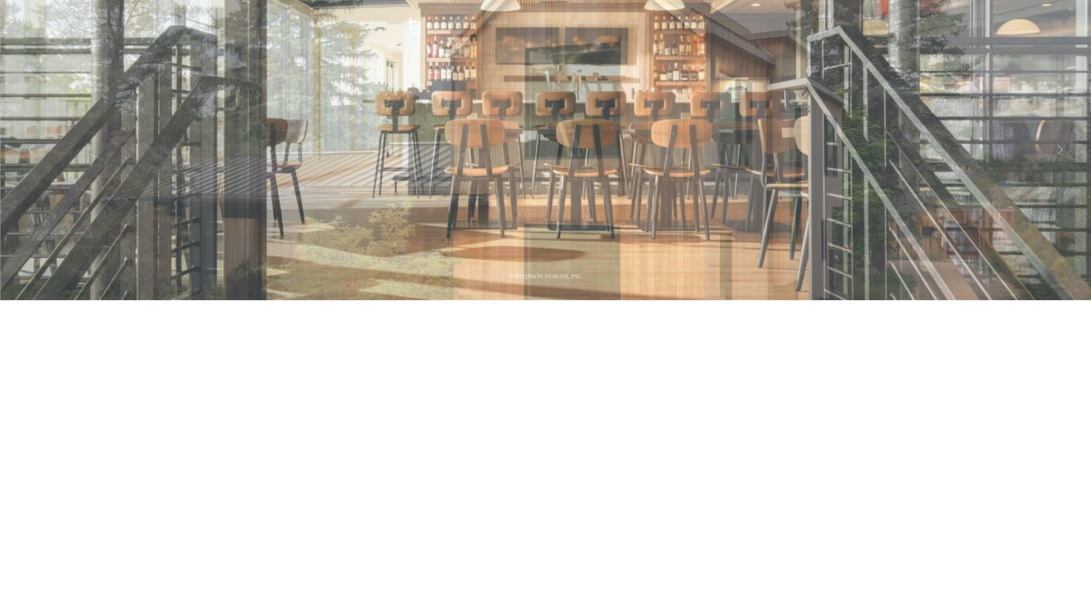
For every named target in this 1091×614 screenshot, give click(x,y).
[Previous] (31, 150)
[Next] (1060, 150)
